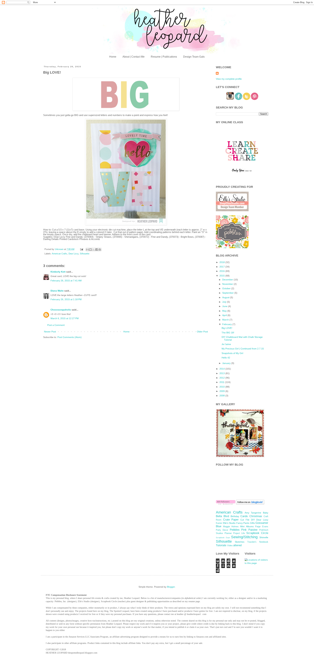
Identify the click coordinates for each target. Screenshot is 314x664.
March (225, 319)
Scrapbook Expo (223, 538)
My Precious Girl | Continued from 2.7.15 (243, 348)
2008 (222, 395)
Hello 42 (226, 357)
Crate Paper (231, 519)
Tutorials (221, 545)
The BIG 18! (228, 332)
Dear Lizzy (73, 254)
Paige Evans (261, 526)
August (226, 297)
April (224, 315)
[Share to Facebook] (96, 249)
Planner (228, 533)
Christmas (255, 516)
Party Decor (222, 530)
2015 (222, 275)
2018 (222, 262)
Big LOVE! (227, 328)
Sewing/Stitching (244, 537)
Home (112, 56)
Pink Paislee (249, 529)
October (226, 288)
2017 (222, 266)
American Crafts (59, 254)
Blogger (171, 586)
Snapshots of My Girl (232, 353)
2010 (222, 386)
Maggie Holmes (231, 526)
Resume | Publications (164, 56)
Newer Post (50, 331)
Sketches (239, 541)
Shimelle (263, 537)
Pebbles (235, 529)
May (224, 311)
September (228, 293)
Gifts (252, 523)
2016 (222, 271)
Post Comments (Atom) (69, 337)
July (224, 302)
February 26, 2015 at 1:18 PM (66, 299)
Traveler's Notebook (257, 542)
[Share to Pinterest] (99, 249)
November (228, 284)
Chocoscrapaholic (61, 309)
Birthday (235, 516)
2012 (222, 377)
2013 (222, 373)
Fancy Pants (242, 523)
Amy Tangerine (253, 512)
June (225, 306)
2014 (222, 368)
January (226, 363)
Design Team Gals (194, 56)
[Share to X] (93, 249)
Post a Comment (56, 325)
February (227, 324)
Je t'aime (226, 344)
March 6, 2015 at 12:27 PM (65, 318)
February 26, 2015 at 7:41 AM (66, 280)
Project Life (239, 533)
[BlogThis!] (90, 249)
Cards (244, 516)
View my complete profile (229, 79)
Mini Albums (247, 526)
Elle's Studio (229, 523)
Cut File (244, 519)
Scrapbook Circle (257, 533)
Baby (265, 512)
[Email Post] (81, 249)
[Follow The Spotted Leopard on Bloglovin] (225, 503)
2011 (222, 382)
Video (230, 545)
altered (237, 545)
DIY (253, 519)
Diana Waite (57, 290)
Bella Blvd (222, 516)
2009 (222, 391)
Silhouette (84, 254)
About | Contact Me (133, 56)
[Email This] (87, 249)
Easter (219, 523)
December (228, 279)
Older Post (202, 331)
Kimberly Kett (58, 271)
